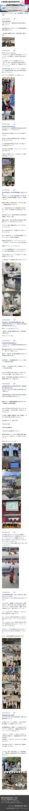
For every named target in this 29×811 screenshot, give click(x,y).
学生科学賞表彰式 (6, 21)
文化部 (26, 13)
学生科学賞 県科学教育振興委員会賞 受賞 (13, 322)
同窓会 (25, 805)
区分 (16, 13)
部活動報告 (20, 13)
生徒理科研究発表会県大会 (8, 126)
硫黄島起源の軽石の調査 (8, 715)
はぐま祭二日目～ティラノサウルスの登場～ (13, 534)
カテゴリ (11, 13)
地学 (3, 14)
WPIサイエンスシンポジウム (9, 52)
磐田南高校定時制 (19, 805)
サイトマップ (11, 805)
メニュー (27, 3)
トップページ (4, 13)
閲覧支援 (22, 3)
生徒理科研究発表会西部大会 (9, 343)
